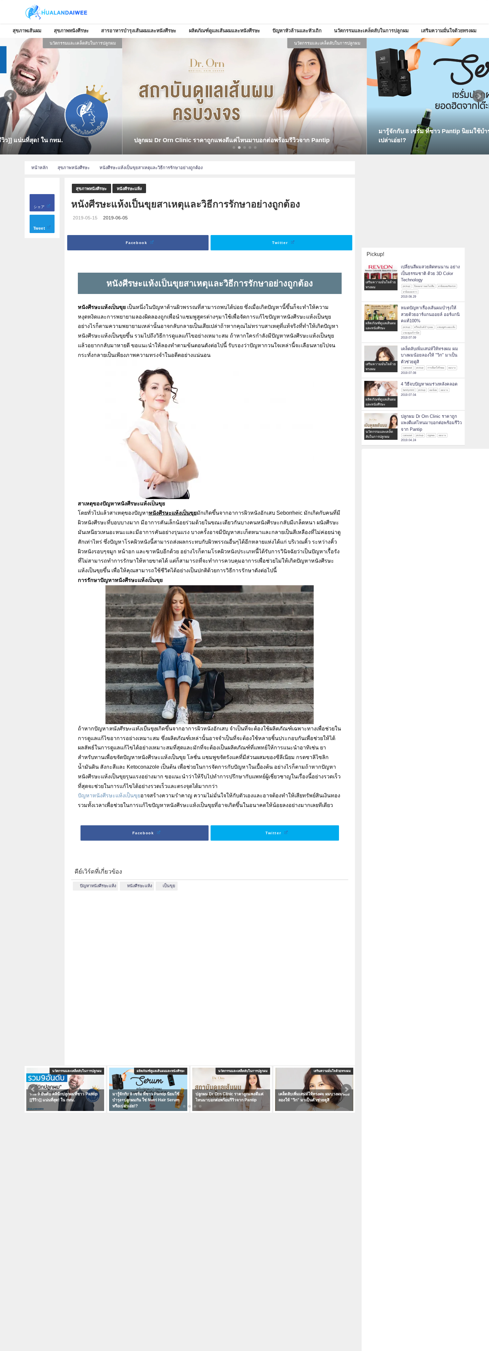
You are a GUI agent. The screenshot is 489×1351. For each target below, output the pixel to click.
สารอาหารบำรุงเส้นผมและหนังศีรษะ (138, 30)
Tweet (39, 228)
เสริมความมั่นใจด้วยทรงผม (448, 30)
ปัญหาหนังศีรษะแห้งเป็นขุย (109, 795)
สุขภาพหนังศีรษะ (71, 30)
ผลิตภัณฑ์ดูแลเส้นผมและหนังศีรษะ (224, 30)
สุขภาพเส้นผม (27, 30)
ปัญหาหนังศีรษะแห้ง (98, 885)
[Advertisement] (209, 974)
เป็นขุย (169, 885)
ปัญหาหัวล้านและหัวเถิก (297, 30)
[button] (10, 96)
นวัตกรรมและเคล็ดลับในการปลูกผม (371, 30)
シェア (40, 207)
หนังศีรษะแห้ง (129, 188)
